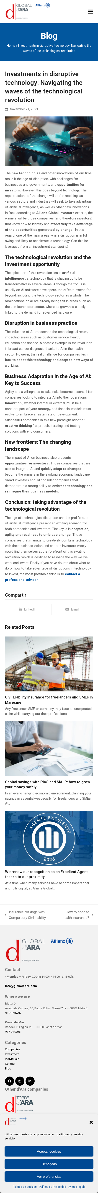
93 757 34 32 (13, 1013)
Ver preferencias (49, 1176)
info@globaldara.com (21, 986)
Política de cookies (25, 1186)
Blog (8, 1068)
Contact (10, 1063)
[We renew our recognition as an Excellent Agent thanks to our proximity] (49, 838)
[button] (91, 1122)
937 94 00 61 (13, 1031)
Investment (12, 1054)
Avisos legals (76, 1186)
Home (11, 45)
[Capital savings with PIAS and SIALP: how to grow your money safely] (49, 748)
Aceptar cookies (49, 1151)
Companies (12, 1049)
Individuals (12, 1059)
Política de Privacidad (52, 1186)
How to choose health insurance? (74, 915)
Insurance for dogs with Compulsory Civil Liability (25, 915)
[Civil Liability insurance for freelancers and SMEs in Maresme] (49, 664)
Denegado (49, 1164)
